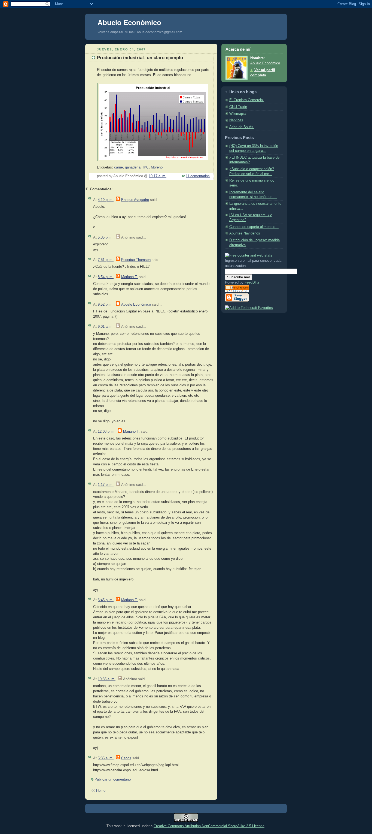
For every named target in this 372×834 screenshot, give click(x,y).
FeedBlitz (252, 282)
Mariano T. (129, 277)
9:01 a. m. (106, 327)
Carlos (126, 758)
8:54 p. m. (106, 277)
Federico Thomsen (136, 260)
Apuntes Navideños (244, 233)
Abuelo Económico (129, 23)
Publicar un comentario (112, 779)
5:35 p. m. (106, 237)
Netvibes (236, 120)
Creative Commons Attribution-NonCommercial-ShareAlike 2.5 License (209, 826)
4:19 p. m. (106, 200)
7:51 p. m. (106, 260)
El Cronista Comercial (246, 100)
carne (118, 167)
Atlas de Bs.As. (241, 127)
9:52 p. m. (106, 304)
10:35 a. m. (106, 679)
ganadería (133, 167)
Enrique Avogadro (135, 200)
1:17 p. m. (106, 485)
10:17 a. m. (157, 176)
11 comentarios (198, 176)
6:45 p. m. (106, 600)
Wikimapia (237, 114)
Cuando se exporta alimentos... (254, 227)
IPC (146, 167)
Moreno (157, 167)
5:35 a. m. (106, 758)
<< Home (98, 791)
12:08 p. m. (106, 431)
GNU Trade (238, 107)
